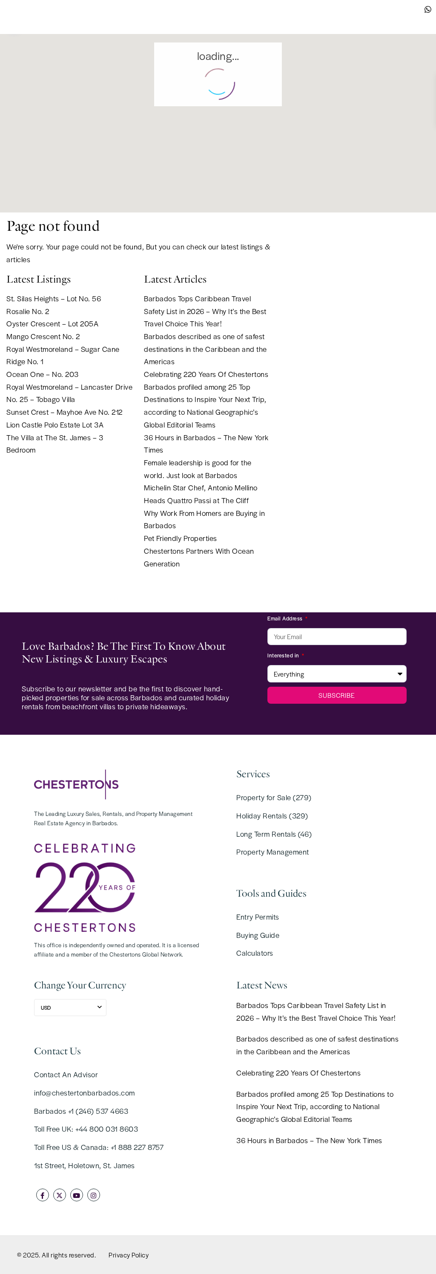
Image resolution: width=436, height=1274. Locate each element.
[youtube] (76, 1195)
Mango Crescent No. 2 (43, 336)
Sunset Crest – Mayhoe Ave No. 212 (64, 412)
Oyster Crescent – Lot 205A (52, 323)
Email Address (285, 618)
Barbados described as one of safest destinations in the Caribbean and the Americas (205, 348)
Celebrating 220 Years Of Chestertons (206, 374)
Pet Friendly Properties (180, 538)
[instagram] (93, 1195)
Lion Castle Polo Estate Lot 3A (54, 424)
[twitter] (59, 1195)
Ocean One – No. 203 (42, 374)
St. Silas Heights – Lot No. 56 (53, 298)
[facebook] (42, 1195)
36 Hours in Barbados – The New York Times (309, 1140)
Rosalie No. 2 (27, 311)
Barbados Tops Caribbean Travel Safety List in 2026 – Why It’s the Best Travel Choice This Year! (205, 310)
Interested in (284, 655)
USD (46, 1007)
